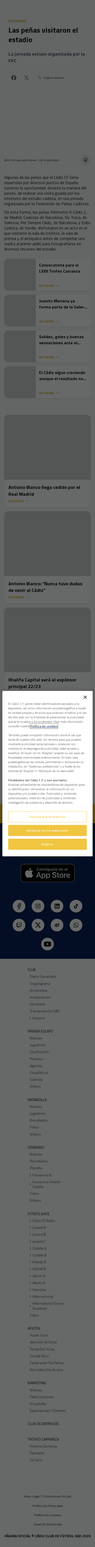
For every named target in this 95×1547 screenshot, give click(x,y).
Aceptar (47, 844)
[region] (47, 773)
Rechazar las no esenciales (47, 830)
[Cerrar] (85, 697)
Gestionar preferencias (48, 816)
